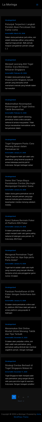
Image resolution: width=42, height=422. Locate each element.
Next (21, 401)
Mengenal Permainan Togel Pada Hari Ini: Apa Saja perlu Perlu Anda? (19, 257)
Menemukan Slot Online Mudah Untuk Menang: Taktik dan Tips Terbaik (20, 331)
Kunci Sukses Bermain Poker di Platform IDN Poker (19, 221)
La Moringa (9, 4)
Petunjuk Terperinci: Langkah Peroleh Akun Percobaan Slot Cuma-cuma (20, 27)
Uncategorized (10, 20)
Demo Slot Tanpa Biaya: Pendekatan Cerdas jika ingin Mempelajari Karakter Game (20, 183)
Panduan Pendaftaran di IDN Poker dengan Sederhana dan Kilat (20, 294)
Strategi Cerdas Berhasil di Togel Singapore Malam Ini (19, 366)
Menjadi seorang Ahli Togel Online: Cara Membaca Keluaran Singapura (19, 67)
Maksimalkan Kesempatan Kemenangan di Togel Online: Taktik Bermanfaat (20, 106)
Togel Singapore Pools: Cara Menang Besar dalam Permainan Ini (19, 146)
